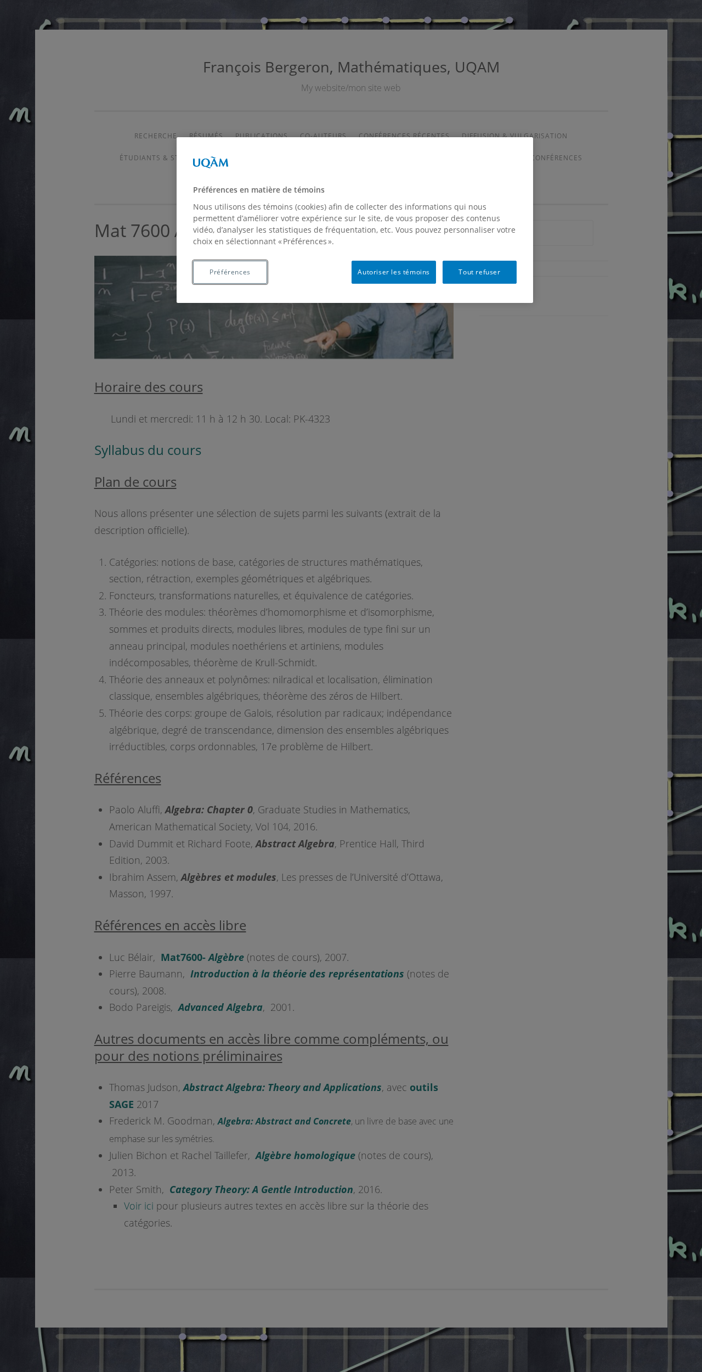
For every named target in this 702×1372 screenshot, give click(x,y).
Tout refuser (479, 272)
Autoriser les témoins (394, 272)
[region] (355, 220)
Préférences (230, 272)
